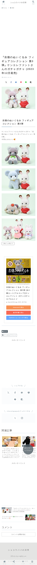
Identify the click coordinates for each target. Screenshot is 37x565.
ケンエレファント (10, 335)
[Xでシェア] (6, 82)
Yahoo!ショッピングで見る (18, 317)
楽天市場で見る (18, 312)
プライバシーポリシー (18, 556)
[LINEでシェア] (26, 82)
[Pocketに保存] (21, 82)
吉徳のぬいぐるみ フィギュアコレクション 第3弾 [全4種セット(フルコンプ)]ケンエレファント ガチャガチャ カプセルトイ (18, 293)
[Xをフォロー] (15, 418)
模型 (5, 331)
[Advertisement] (18, 32)
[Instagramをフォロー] (22, 418)
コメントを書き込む (18, 534)
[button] (30, 82)
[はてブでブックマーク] (16, 82)
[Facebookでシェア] (11, 82)
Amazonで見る (18, 307)
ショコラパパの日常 (18, 2)
